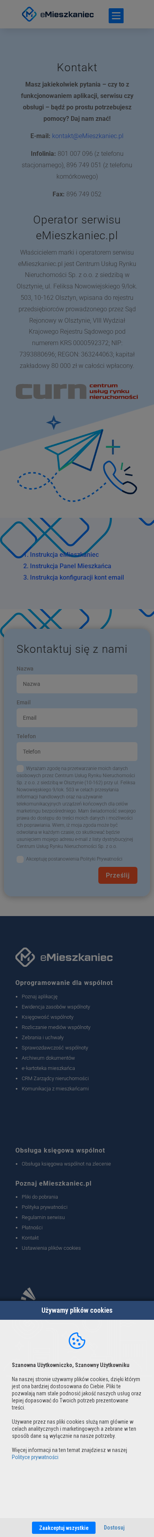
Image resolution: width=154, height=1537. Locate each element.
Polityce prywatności (35, 1457)
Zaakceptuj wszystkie (63, 1528)
